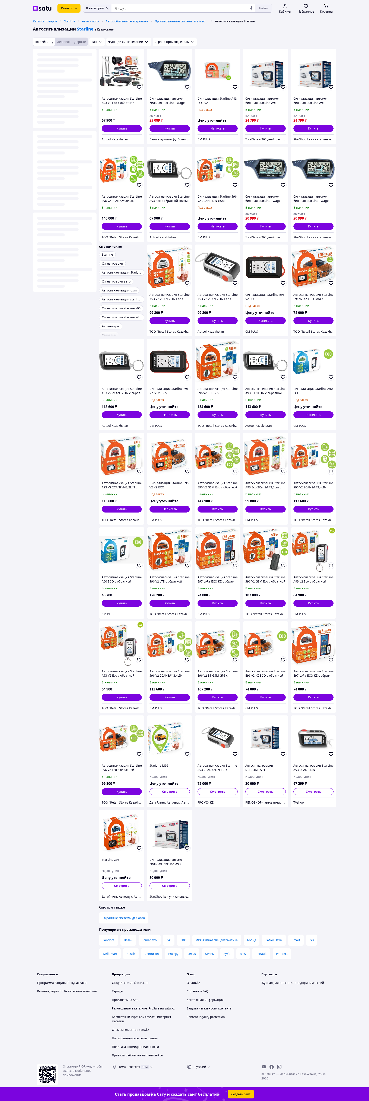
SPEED (209, 954)
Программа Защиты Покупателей (61, 983)
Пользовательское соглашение (135, 1038)
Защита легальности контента (209, 1008)
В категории (95, 8)
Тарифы (117, 991)
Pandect (282, 954)
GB (312, 940)
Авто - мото (90, 21)
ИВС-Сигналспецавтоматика (217, 940)
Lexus (192, 954)
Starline (69, 21)
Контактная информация (205, 1000)
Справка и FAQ (197, 991)
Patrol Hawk (273, 940)
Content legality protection (206, 1017)
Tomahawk (149, 940)
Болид (251, 940)
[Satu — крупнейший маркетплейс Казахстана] (42, 8)
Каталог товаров (45, 21)
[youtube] (263, 1066)
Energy (173, 954)
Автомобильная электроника (126, 21)
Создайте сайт (122, 983)
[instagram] (279, 1066)
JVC (169, 940)
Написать (218, 128)
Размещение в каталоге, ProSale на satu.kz (143, 1008)
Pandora (108, 940)
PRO (183, 940)
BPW (243, 954)
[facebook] (271, 1066)
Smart (296, 940)
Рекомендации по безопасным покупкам (67, 991)
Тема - (129, 1067)
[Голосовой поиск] (251, 8)
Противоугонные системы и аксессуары (181, 21)
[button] (122, 128)
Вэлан (128, 940)
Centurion (152, 954)
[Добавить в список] (139, 87)
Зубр (227, 954)
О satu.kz (193, 983)
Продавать (120, 1000)
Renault (261, 954)
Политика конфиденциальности (135, 1047)
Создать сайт (240, 1094)
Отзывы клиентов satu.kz (130, 1030)
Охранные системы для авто (123, 918)
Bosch (131, 954)
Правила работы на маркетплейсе (137, 1055)
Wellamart (109, 954)
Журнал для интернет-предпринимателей (292, 983)
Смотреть (169, 791)
